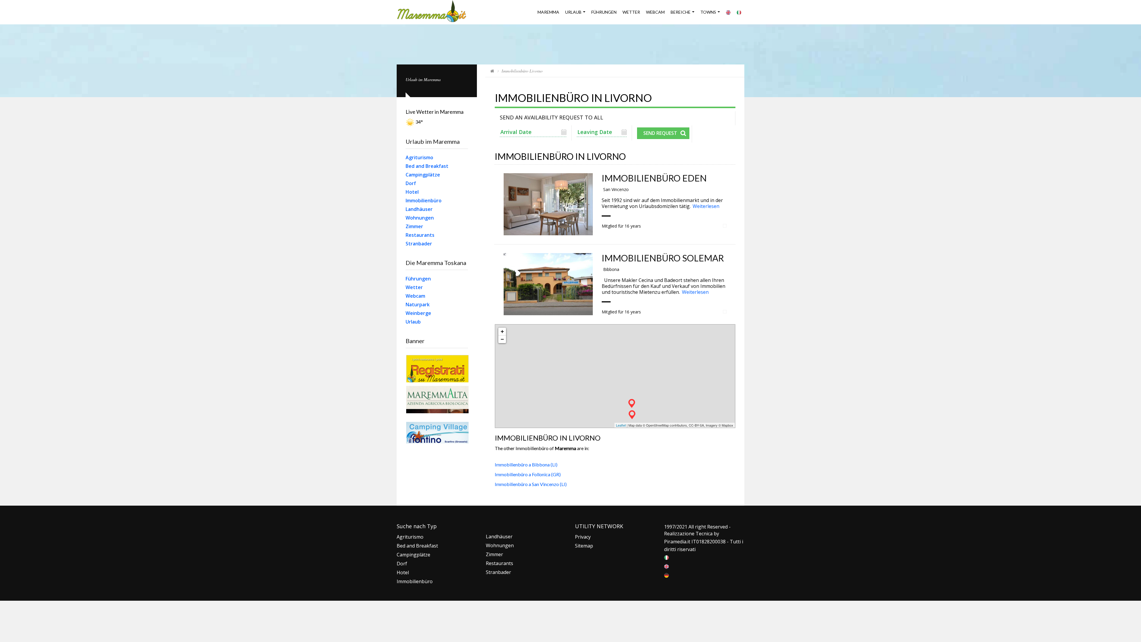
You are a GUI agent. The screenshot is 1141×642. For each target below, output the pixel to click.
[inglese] (666, 566)
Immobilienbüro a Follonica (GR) (528, 474)
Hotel (412, 192)
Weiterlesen (706, 206)
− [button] (502, 339)
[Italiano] (739, 12)
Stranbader (419, 243)
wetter (631, 12)
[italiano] (666, 557)
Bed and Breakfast (427, 166)
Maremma (548, 12)
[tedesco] (666, 575)
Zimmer (414, 226)
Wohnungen (420, 217)
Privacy (583, 537)
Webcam (655, 12)
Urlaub (573, 12)
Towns (708, 12)
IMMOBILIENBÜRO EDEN (654, 178)
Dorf (411, 183)
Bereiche (681, 12)
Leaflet (621, 425)
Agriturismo (419, 157)
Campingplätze (423, 174)
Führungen (604, 12)
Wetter (414, 287)
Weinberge (418, 313)
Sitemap (584, 545)
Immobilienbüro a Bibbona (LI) (526, 464)
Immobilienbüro (424, 200)
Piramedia (675, 541)
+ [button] (502, 331)
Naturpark (418, 304)
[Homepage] (492, 71)
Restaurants (420, 235)
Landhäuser (419, 209)
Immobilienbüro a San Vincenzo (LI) (531, 484)
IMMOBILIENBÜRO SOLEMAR (663, 258)
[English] (728, 12)
